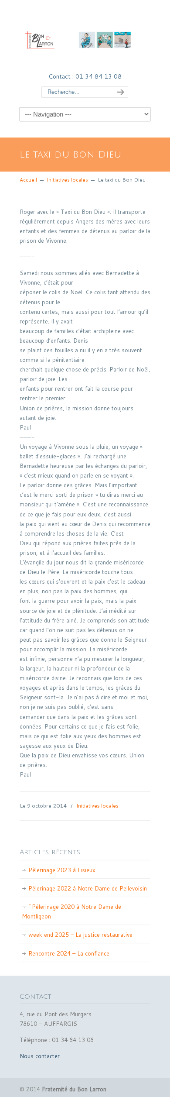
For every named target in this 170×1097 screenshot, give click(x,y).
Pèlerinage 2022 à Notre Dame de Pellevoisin (87, 888)
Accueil (28, 179)
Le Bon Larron (85, 35)
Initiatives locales (67, 179)
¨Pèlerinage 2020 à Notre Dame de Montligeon (71, 911)
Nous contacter (40, 1056)
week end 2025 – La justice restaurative (80, 935)
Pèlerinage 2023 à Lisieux (61, 870)
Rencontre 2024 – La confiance (68, 953)
